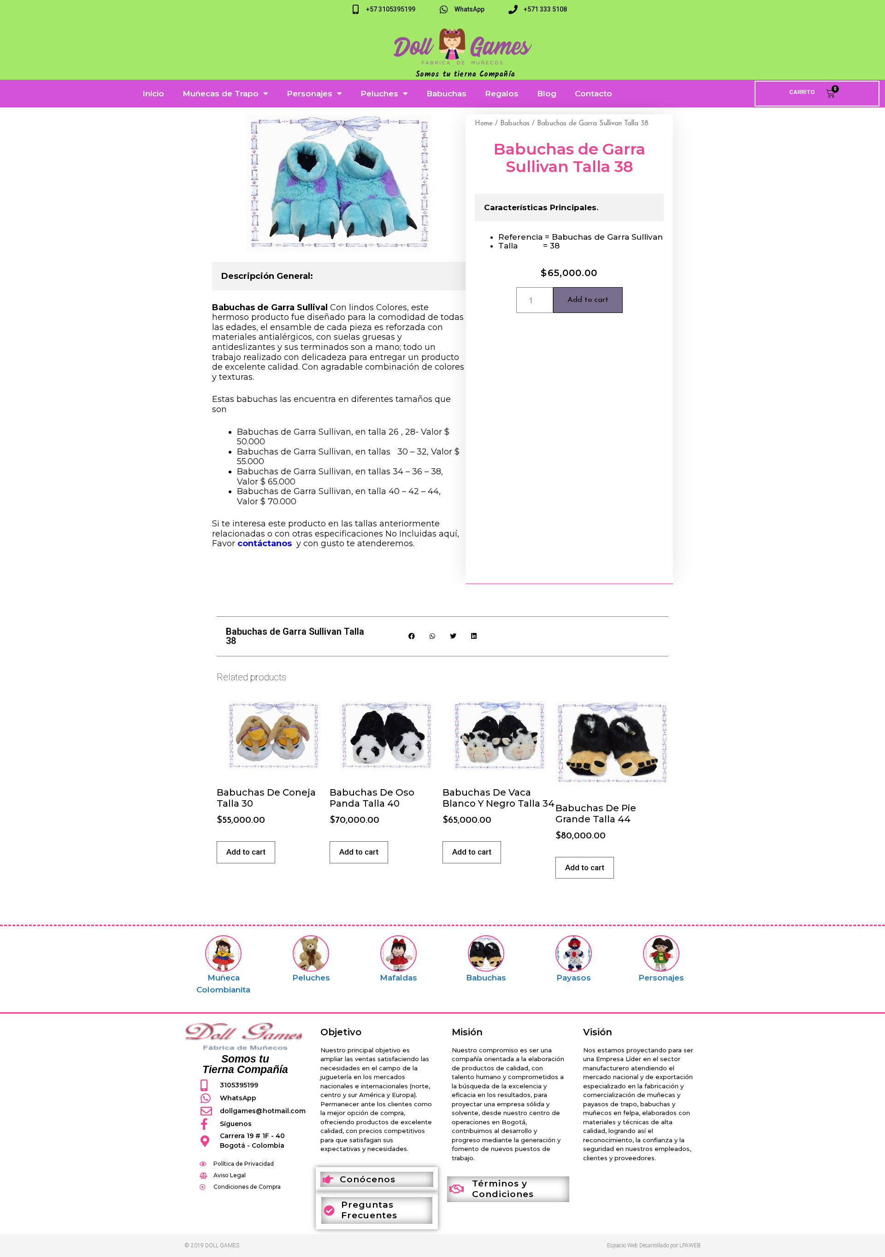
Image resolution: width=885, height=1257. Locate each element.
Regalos (502, 93)
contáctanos (264, 543)
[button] (411, 636)
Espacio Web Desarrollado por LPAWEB (654, 1245)
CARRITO (801, 92)
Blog (546, 93)
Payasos (573, 977)
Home (484, 123)
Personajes (309, 93)
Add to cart (587, 300)
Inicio (153, 93)
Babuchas (446, 93)
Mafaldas (398, 977)
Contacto (593, 93)
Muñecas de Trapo (221, 93)
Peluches (379, 93)
